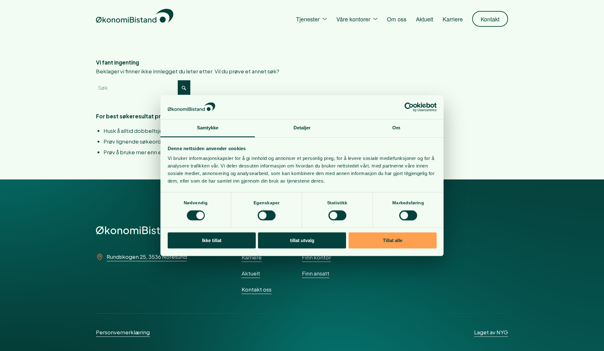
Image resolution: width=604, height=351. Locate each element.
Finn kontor (316, 257)
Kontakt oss (256, 289)
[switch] (267, 215)
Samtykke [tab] (208, 128)
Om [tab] (396, 128)
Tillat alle (392, 240)
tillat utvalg (302, 240)
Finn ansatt (315, 273)
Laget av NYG (491, 332)
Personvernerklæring (123, 332)
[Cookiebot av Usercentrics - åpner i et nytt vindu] (409, 107)
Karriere (252, 257)
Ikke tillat (211, 240)
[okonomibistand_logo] (134, 19)
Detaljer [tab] (302, 128)
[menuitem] (311, 19)
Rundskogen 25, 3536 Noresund (147, 256)
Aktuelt (251, 273)
